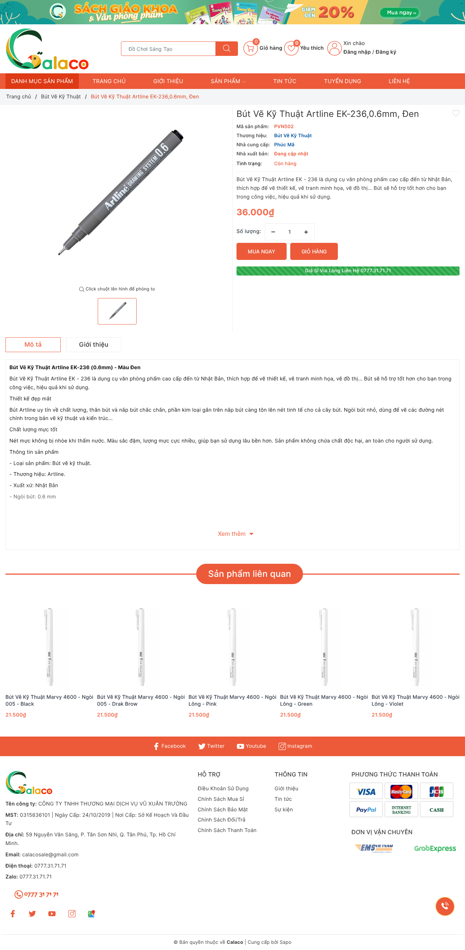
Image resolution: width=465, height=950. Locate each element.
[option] (117, 196)
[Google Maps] (91, 913)
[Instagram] (72, 913)
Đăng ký (386, 52)
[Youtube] (52, 913)
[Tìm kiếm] (226, 48)
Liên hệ (399, 81)
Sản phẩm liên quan (249, 573)
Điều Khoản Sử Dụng (223, 789)
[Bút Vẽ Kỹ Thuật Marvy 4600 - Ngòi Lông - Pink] (232, 648)
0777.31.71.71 (50, 866)
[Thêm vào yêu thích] (456, 113)
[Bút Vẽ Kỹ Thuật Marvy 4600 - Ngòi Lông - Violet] (416, 648)
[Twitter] (32, 913)
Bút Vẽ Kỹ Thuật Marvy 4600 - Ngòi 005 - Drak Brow (141, 700)
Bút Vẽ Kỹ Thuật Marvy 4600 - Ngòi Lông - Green (324, 700)
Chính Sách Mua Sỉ (221, 799)
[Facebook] (12, 913)
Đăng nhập (357, 52)
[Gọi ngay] (445, 906)
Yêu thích (309, 48)
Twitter (215, 746)
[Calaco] (232, 12)
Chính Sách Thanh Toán (227, 830)
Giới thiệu (168, 81)
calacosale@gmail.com (50, 855)
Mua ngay (261, 251)
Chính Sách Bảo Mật (223, 810)
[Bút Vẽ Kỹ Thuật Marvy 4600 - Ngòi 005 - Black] (49, 648)
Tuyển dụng (342, 81)
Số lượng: (248, 231)
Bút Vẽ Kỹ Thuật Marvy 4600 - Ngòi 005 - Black (49, 700)
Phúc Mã (284, 145)
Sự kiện (284, 810)
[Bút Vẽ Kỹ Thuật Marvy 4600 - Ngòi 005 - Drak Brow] (141, 648)
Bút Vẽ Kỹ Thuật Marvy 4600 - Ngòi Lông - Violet (416, 700)
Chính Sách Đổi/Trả (222, 820)
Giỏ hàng (314, 251)
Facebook (173, 746)
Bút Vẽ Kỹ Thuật (293, 136)
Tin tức (284, 81)
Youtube (255, 746)
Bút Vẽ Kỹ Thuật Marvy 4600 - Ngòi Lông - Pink (232, 700)
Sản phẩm (226, 81)
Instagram (299, 746)
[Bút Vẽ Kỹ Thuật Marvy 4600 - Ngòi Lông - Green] (324, 648)
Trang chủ (109, 81)
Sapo (285, 942)
